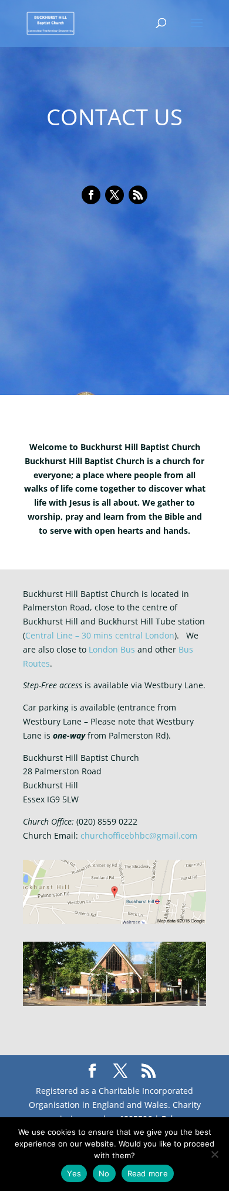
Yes (74, 1173)
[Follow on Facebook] (91, 195)
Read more (147, 1173)
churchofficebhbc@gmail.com (138, 835)
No (104, 1173)
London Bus (112, 649)
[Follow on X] (114, 195)
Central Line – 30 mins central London (99, 635)
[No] (214, 1154)
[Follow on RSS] (138, 195)
